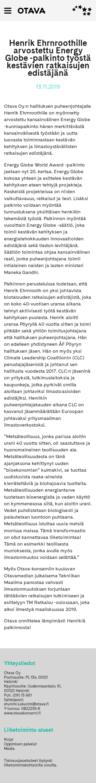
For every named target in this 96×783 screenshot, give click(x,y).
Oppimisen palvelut (20, 744)
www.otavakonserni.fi (22, 713)
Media (9, 748)
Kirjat (8, 739)
